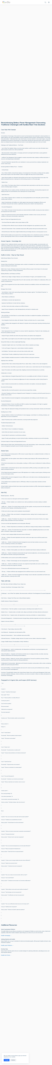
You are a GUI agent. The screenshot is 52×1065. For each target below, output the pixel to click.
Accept (6, 1060)
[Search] (45, 2)
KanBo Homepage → (6, 935)
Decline (13, 1060)
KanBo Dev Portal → (6, 955)
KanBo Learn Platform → (7, 945)
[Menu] (48, 2)
